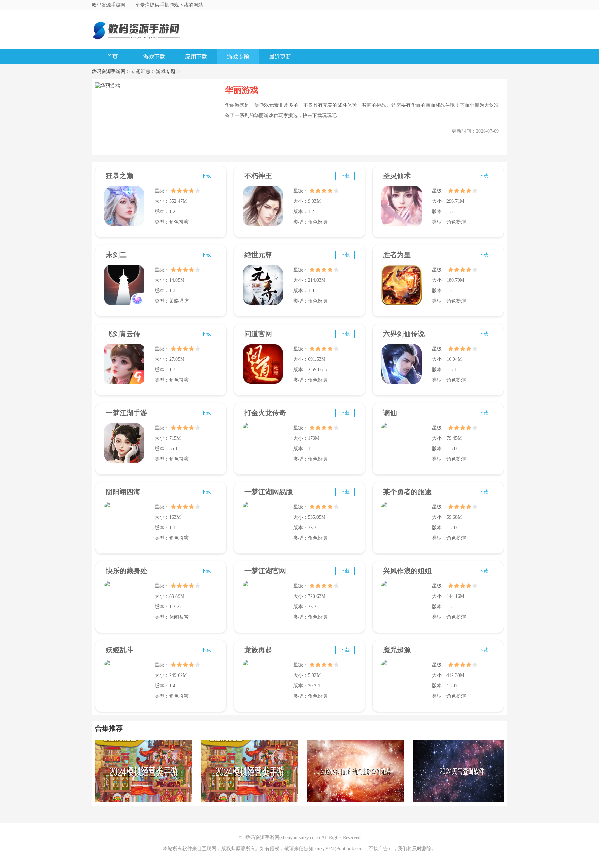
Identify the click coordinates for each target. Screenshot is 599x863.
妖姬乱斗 (119, 650)
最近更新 (280, 57)
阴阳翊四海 (123, 492)
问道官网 (258, 334)
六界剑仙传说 (404, 334)
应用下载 (196, 57)
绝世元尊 (258, 255)
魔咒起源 (397, 650)
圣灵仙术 (397, 176)
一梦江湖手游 (126, 413)
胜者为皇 (397, 255)
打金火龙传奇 (265, 413)
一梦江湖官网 (265, 571)
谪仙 (390, 413)
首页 (112, 57)
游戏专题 (238, 57)
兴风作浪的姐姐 (407, 571)
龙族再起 (258, 650)
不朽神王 (258, 176)
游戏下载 (154, 57)
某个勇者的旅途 (407, 492)
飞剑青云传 (123, 334)
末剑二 (116, 255)
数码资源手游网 (108, 71)
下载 (206, 175)
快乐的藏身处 (126, 571)
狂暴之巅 (119, 176)
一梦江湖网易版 (268, 492)
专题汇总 (140, 71)
